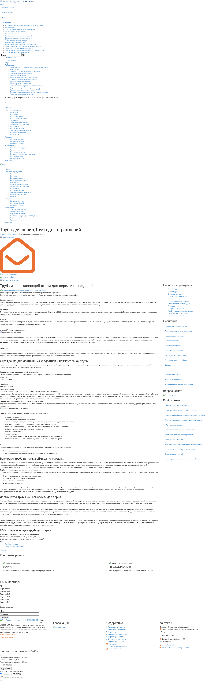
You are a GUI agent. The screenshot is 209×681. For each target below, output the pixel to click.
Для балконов (14, 126)
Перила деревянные (116, 636)
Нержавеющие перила (117, 629)
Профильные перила (176, 315)
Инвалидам (9, 145)
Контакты (8, 160)
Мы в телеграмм (7, 637)
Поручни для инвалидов (18, 152)
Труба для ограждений (14, 546)
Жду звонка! (6, 668)
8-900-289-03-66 (16, 102)
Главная (8, 107)
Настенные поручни (17, 139)
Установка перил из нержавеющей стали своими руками (24, 25)
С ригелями (14, 112)
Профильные (14, 135)
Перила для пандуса (116, 641)
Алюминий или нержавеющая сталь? (179, 434)
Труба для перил (11, 544)
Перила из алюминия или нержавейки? (18, 36)
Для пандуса (14, 114)
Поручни (8, 137)
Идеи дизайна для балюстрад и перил (180, 449)
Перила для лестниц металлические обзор (182, 459)
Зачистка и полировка (173, 369)
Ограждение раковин (17, 150)
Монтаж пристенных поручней (15, 42)
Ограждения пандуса (17, 158)
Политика (118, 645)
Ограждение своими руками (176, 326)
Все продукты (7, 12)
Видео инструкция (172, 340)
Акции (4, 17)
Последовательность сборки (176, 360)
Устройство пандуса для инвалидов (17, 52)
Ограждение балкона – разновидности (180, 429)
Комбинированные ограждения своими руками (21, 44)
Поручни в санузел (16, 156)
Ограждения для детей (174, 454)
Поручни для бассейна (17, 141)
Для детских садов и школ (18, 118)
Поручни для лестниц (116, 631)
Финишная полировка (173, 379)
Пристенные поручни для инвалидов (22, 154)
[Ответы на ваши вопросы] (170, 395)
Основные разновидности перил (16, 32)
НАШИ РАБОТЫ (8, 7)
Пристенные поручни (17, 143)
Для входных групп (16, 116)
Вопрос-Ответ (10, 28)
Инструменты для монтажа (175, 355)
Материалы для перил (174, 350)
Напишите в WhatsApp (11, 674)
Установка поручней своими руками (179, 384)
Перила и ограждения (13, 110)
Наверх (3, 550)
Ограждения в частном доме (19, 124)
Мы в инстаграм (6, 634)
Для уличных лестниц (17, 128)
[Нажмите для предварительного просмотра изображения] (23, 290)
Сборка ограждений (173, 345)
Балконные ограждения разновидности (18, 38)
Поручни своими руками (174, 336)
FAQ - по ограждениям (174, 425)
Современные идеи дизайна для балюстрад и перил (23, 46)
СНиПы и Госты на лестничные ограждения (20, 30)
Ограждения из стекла (117, 639)
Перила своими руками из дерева (178, 331)
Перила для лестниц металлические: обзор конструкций (24, 50)
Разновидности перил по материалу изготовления (185, 415)
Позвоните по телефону (12, 677)
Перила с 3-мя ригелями (18, 133)
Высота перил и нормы (13, 34)
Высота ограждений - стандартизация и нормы (183, 420)
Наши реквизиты (115, 648)
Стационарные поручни (18, 148)
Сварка (168, 365)
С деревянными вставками (19, 122)
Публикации (6, 22)
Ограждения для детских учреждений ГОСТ (20, 48)
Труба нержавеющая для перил (16, 40)
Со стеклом (14, 120)
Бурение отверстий (172, 374)
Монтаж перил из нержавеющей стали (180, 405)
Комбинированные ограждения (20, 130)
